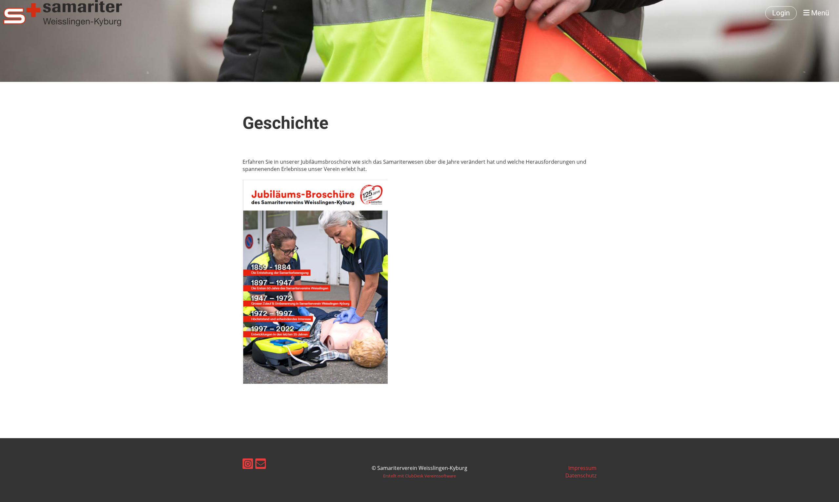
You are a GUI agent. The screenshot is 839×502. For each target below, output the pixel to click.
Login (781, 13)
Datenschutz (580, 475)
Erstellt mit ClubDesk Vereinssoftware (419, 476)
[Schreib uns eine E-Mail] (260, 465)
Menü (819, 13)
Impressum (582, 468)
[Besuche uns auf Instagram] (248, 465)
